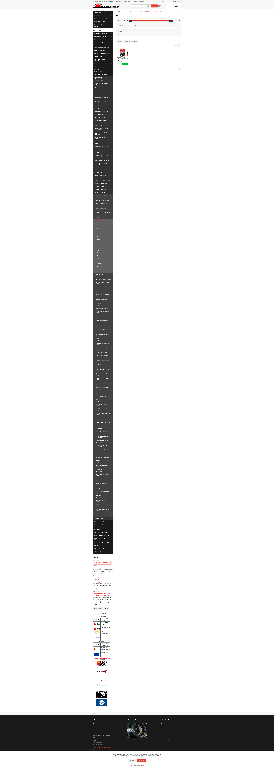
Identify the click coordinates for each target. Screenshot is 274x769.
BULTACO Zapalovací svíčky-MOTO (103, 295)
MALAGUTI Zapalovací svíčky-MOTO (103, 414)
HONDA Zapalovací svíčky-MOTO (102, 356)
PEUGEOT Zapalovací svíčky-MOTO (103, 461)
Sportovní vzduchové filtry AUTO (101, 138)
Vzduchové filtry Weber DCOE (102, 180)
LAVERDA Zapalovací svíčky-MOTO (103, 405)
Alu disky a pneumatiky (100, 36)
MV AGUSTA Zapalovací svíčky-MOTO (101, 446)
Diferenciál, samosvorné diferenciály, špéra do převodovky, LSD (101, 79)
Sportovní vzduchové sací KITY (102, 160)
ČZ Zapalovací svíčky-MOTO (102, 308)
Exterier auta (97, 63)
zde (143, 765)
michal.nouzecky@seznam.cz (103, 747)
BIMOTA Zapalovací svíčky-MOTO (102, 283)
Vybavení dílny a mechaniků (101, 535)
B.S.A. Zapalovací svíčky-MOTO (102, 216)
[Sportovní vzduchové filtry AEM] (101, 668)
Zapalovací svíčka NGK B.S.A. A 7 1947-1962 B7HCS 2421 (123, 58)
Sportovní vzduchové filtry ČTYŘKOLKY (101, 151)
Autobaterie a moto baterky (101, 47)
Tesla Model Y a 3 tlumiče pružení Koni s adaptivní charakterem (102, 594)
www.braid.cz (102, 681)
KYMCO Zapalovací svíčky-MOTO (102, 400)
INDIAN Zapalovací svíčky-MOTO (102, 374)
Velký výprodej (98, 15)
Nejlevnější (127, 41)
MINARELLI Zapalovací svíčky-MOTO (103, 418)
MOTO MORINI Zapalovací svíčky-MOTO (102, 437)
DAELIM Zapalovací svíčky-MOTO (102, 312)
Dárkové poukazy (98, 56)
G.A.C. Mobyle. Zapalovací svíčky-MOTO (102, 330)
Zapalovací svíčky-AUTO (101, 186)
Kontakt (125, 1)
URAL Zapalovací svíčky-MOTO (102, 501)
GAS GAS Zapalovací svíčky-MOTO (102, 339)
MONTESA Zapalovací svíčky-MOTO (103, 423)
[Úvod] (107, 6)
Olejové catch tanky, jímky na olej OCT (102, 98)
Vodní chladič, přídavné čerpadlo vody (100, 171)
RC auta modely (98, 546)
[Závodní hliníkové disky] (102, 677)
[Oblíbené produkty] (173, 1)
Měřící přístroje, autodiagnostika (98, 70)
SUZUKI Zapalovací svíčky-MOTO (102, 484)
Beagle (98, 231)
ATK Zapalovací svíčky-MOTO (103, 212)
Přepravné (135, 1)
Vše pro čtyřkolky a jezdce (101, 532)
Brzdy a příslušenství (99, 50)
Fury (98, 261)
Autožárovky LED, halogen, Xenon (101, 43)
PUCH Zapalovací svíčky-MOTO (102, 466)
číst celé (103, 573)
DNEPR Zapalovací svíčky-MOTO (102, 321)
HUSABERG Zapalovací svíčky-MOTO (103, 360)
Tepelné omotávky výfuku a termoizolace (101, 164)
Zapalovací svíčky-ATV (100, 189)
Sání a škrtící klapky (100, 117)
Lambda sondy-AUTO (100, 91)
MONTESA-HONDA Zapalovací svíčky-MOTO (103, 427)
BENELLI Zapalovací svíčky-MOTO (102, 275)
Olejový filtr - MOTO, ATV (101, 111)
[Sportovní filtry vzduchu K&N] (101, 663)
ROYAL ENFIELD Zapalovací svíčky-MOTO (102, 470)
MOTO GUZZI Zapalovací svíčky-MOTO (102, 432)
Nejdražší (134, 41)
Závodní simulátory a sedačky (102, 542)
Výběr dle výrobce (99, 552)
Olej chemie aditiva (99, 525)
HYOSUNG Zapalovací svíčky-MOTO (103, 370)
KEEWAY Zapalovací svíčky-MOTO (102, 392)
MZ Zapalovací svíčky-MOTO (103, 450)
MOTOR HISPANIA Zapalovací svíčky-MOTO (103, 441)
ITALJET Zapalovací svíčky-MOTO (102, 379)
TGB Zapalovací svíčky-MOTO (103, 488)
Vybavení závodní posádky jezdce (101, 539)
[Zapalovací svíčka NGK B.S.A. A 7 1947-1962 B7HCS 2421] (123, 53)
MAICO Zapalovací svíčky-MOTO (102, 409)
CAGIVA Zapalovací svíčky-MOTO (102, 300)
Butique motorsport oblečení (102, 53)
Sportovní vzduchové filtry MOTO (101, 142)
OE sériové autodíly (99, 549)
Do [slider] (171, 21)
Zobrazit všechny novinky (100, 608)
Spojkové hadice (99, 125)
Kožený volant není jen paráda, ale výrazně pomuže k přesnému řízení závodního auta (102, 564)
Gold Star (99, 263)
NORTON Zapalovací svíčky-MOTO (102, 453)
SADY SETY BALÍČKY (99, 22)
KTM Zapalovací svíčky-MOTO (103, 396)
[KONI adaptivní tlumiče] (102, 671)
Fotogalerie (141, 1)
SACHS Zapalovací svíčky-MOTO (102, 475)
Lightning (99, 269)
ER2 (98, 255)
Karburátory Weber (99, 88)
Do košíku (125, 64)
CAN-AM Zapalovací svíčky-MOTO (102, 304)
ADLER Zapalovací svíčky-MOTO (102, 196)
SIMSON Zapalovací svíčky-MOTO (102, 479)
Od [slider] (130, 21)
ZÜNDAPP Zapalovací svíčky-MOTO (103, 514)
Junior (98, 266)
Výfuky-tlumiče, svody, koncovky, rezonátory (100, 176)
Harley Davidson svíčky (101, 352)
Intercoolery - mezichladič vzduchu (101, 84)
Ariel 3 (98, 223)
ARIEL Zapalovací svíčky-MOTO (102, 208)
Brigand (98, 239)
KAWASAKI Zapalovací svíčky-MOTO (103, 388)
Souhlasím (141, 760)
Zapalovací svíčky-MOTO (101, 192)
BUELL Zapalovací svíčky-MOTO (102, 290)
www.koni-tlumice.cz (102, 674)
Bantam (98, 228)
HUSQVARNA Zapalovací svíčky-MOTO (102, 365)
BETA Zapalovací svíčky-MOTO (103, 279)
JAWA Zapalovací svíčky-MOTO (102, 383)
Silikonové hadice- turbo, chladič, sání (101, 121)
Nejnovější (120, 41)
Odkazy (130, 1)
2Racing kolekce (98, 12)
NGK (98, 220)
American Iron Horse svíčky (102, 200)
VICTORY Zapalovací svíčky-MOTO (102, 505)
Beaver (98, 233)
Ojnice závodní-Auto (100, 94)
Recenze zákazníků (118, 1)
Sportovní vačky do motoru (102, 133)
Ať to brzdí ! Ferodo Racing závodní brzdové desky (102, 578)
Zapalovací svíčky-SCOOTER (102, 518)
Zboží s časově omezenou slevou (100, 25)
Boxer (98, 236)
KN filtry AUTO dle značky (101, 33)
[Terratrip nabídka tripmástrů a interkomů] (101, 694)
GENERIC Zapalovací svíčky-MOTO (102, 344)
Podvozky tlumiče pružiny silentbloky (101, 528)
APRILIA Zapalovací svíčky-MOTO (102, 204)
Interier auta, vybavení (100, 67)
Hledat (154, 6)
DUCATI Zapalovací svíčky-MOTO (102, 325)
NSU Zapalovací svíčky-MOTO (103, 457)
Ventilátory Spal (99, 168)
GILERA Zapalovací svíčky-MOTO (102, 348)
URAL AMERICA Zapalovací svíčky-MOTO (102, 496)
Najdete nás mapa (97, 1)
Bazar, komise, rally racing (101, 19)
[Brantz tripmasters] (101, 686)
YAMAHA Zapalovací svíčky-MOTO (102, 510)
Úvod (117, 11)
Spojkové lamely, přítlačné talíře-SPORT (101, 129)
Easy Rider (99, 250)
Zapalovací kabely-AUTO (101, 183)
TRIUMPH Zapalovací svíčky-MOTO (103, 492)
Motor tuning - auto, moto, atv (102, 74)
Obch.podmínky (109, 1)
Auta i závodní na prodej (100, 39)
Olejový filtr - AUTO (100, 105)
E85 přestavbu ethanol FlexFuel (100, 60)
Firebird (98, 258)
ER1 (98, 252)
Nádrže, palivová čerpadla (101, 522)
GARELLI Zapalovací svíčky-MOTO (102, 335)
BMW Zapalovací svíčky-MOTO (103, 287)
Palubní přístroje (99, 114)
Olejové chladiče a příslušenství (102, 102)
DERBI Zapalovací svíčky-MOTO (102, 316)
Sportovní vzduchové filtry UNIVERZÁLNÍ (101, 156)
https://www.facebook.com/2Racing (101, 751)
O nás (103, 1)
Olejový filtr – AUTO (100, 108)
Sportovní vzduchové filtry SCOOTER (101, 147)
